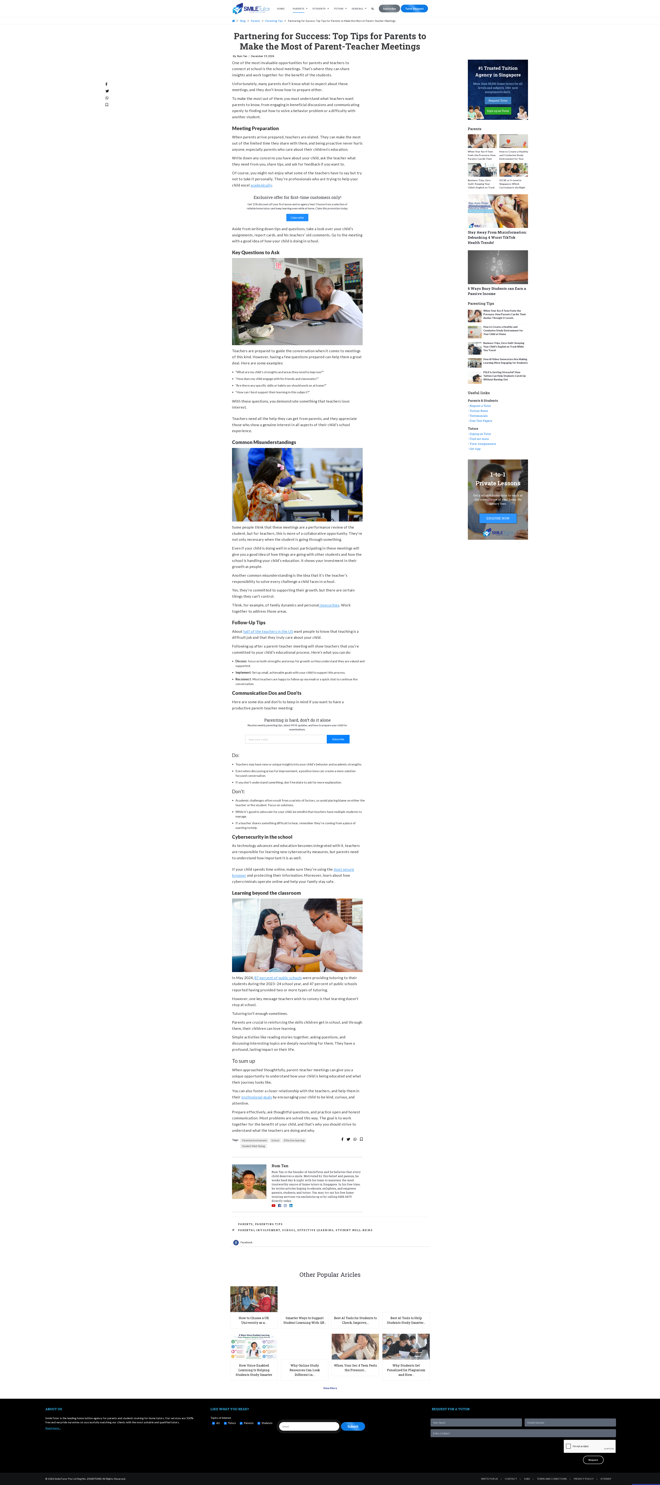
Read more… (53, 1428)
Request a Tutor (480, 406)
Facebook (246, 1242)
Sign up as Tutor (498, 111)
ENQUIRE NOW (498, 518)
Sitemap (606, 1478)
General (358, 8)
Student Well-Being (253, 1146)
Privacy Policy (584, 1478)
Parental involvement (254, 1140)
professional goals (256, 1097)
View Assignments (483, 444)
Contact (511, 1478)
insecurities (329, 605)
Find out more (479, 439)
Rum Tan (242, 56)
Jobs (527, 1478)
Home (281, 8)
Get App (475, 449)
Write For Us (489, 1478)
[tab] (242, 1243)
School (275, 1140)
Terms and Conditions (552, 1478)
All (218, 1423)
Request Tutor (498, 100)
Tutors (339, 8)
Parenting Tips (269, 1224)
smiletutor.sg (310, 1196)
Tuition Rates (479, 411)
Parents (298, 8)
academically (261, 185)
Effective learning (294, 1140)
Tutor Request (414, 8)
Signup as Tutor (480, 434)
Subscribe (389, 8)
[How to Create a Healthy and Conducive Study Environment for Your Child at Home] (513, 141)
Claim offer (297, 217)
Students (319, 8)
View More (330, 1388)
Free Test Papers (481, 421)
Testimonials (479, 416)
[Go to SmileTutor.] (233, 20)
